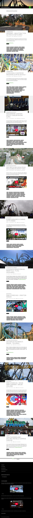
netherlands (18, 413)
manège (21, 196)
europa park (18, 195)
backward (14, 244)
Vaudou (20, 144)
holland (8, 412)
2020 (7, 192)
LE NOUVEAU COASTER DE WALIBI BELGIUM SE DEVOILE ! (16, 73)
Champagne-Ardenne (10, 194)
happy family (21, 453)
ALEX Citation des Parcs (5, 7)
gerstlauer (21, 141)
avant (11, 244)
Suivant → (18, 459)
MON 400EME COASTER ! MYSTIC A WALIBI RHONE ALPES (14, 115)
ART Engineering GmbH (16, 192)
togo (21, 288)
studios (20, 414)
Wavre (11, 359)
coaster (22, 140)
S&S (13, 287)
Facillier (14, 141)
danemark (16, 452)
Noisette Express (13, 197)
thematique (16, 144)
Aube (7, 193)
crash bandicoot (23, 357)
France (17, 141)
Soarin (16, 287)
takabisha (19, 287)
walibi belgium (23, 358)
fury (13, 245)
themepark (13, 51)
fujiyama (15, 285)
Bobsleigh (15, 193)
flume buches (20, 316)
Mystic (25, 142)
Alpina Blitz (10, 192)
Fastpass (24, 284)
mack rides (23, 412)
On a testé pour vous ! (9, 267)
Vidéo (8, 118)
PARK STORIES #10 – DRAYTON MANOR (16, 296)
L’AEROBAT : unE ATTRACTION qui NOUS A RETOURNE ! (16, 34)
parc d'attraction (9, 414)
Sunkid (12, 144)
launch (14, 286)
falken (8, 453)
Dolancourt (13, 195)
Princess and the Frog (12, 143)
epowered (15, 316)
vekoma (12, 415)
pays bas (14, 414)
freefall (24, 316)
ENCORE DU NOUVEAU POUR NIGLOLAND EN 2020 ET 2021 (16, 168)
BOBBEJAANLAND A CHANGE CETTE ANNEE (15, 220)
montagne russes (21, 286)
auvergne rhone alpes (17, 140)
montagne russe (21, 142)
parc (7, 143)
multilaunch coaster (10, 247)
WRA (11, 145)
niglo (24, 196)
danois (20, 452)
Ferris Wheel (22, 195)
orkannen (15, 454)
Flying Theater (9, 285)
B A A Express (11, 193)
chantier (15, 194)
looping (17, 286)
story (17, 414)
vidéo (15, 415)
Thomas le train (9, 288)
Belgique (18, 244)
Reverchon (21, 454)
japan (8, 286)
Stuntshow (24, 414)
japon (10, 286)
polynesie (12, 358)
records (8, 287)
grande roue (17, 196)
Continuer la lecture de (10, 42)
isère (13, 142)
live (15, 412)
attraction (11, 140)
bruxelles (15, 357)
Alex (13, 36)
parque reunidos (16, 247)
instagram (12, 412)
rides (11, 287)
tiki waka (16, 358)
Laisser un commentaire (18, 36)
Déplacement (9, 195)
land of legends (9, 246)
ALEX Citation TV (13, 112)
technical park (9, 51)
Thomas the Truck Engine (16, 288)
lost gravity (18, 412)
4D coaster (8, 284)
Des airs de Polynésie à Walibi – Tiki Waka (14, 342)
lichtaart (14, 246)
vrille (17, 51)
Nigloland (8, 197)
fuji (12, 285)
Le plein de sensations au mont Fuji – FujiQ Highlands (15, 270)
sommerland (8, 455)
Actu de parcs (8, 340)
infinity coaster (9, 142)
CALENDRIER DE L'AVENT (9, 31)
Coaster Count (3, 471)
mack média (11, 454)
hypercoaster (24, 285)
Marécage (16, 142)
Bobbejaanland (9, 245)
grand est (12, 196)
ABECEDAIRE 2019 (8, 112)
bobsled (12, 357)
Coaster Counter (9, 141)
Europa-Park (23, 452)
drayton (12, 316)
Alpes (7, 140)
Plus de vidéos (3, 513)
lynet (25, 453)
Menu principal (32, 7)
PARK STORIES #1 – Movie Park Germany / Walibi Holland (14, 384)
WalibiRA (8, 145)
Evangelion (20, 284)
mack (7, 454)
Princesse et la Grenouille (20, 143)
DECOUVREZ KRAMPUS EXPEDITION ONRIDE (6, 495)
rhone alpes (8, 144)
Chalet (19, 193)
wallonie (8, 359)
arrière (8, 244)
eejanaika (16, 284)
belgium (22, 244)
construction (23, 194)
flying (13, 453)
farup (10, 453)
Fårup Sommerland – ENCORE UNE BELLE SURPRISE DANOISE (16, 438)
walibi (23, 144)
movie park (14, 413)
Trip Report (15, 267)
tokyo (24, 288)
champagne (22, 193)
